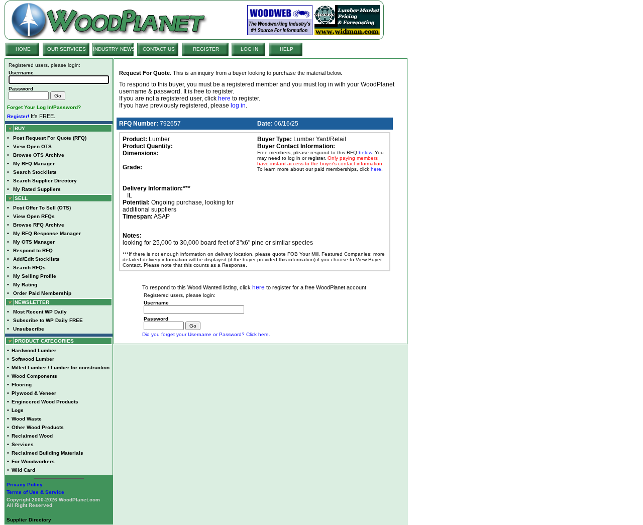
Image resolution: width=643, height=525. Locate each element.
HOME (23, 49)
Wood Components (34, 376)
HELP (286, 49)
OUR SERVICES (66, 49)
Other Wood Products (38, 427)
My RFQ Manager (34, 163)
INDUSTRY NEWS (114, 49)
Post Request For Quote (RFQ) (49, 138)
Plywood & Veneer (34, 393)
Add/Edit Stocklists (36, 259)
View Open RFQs (34, 216)
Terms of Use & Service (35, 492)
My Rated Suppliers (37, 189)
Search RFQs (29, 267)
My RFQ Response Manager (47, 233)
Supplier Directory (29, 519)
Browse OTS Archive (38, 155)
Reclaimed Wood (32, 436)
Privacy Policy (25, 484)
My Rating (25, 284)
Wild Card (23, 470)
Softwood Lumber (33, 359)
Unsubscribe (28, 329)
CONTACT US (159, 49)
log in (238, 105)
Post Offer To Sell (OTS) (42, 208)
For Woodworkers (33, 461)
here (224, 98)
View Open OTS (32, 146)
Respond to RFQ (33, 250)
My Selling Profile (34, 276)
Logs (18, 410)
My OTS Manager (34, 242)
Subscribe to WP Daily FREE (48, 320)
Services (23, 444)
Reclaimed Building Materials (47, 453)
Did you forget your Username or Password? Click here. (206, 334)
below (365, 152)
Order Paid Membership (42, 293)
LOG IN (249, 49)
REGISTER (206, 49)
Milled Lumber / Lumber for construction (61, 367)
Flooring (22, 384)
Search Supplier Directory (45, 180)
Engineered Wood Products (45, 401)
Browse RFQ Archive (38, 225)
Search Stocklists (35, 172)
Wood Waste (27, 419)
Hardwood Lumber (34, 350)
